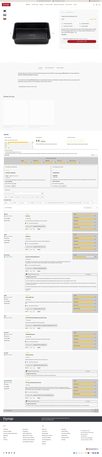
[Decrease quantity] (63, 41)
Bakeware (5, 435)
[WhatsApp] (9, 453)
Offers (4, 437)
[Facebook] (6, 453)
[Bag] (99, 4)
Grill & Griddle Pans (27, 433)
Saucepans (25, 429)
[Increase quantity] (65, 41)
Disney (29, 4)
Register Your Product (47, 435)
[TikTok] (11, 453)
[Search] (93, 4)
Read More (63, 34)
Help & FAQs (45, 433)
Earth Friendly (35, 4)
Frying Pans (25, 431)
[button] (81, 41)
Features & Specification (49, 67)
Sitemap (63, 439)
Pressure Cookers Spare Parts (10, 433)
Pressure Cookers (49, 4)
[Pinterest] (14, 453)
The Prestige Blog (46, 439)
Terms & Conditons (65, 433)
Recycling (63, 429)
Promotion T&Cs (65, 437)
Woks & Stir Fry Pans (27, 435)
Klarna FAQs (64, 435)
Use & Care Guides (46, 437)
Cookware (41, 4)
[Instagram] (3, 453)
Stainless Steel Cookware (29, 439)
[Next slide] (53, 33)
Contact (75, 4)
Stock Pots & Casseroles (28, 437)
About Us (44, 429)
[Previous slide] (10, 33)
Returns (44, 443)
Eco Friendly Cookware (28, 441)
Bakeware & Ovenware (59, 4)
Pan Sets (5, 439)
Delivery (44, 441)
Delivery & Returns (60, 67)
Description (40, 67)
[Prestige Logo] (8, 419)
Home (62, 12)
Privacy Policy (64, 431)
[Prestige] (6, 4)
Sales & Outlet (69, 4)
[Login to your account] (96, 4)
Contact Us (44, 431)
